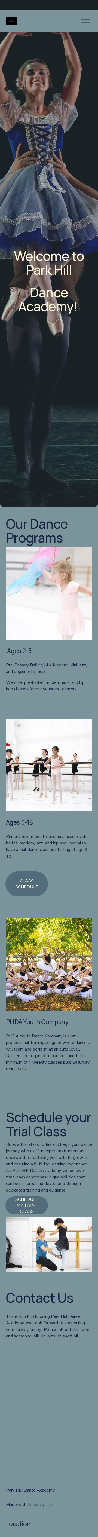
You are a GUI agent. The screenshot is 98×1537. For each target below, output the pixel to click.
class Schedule (26, 884)
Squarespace (39, 1505)
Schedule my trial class (26, 1205)
